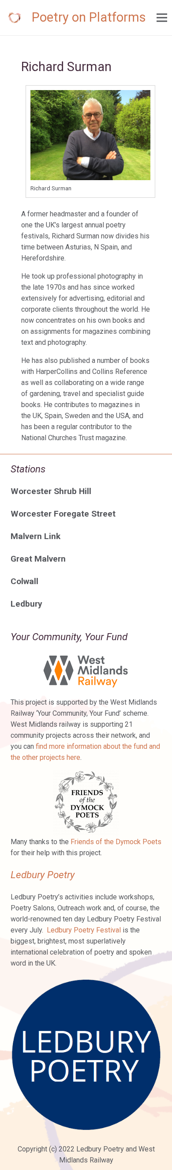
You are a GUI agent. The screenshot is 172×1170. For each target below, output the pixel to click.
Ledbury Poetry (43, 874)
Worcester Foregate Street (63, 514)
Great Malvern (38, 559)
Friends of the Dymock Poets (116, 842)
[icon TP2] (14, 17)
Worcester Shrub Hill (51, 491)
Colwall (24, 581)
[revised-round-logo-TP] (86, 1054)
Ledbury (26, 604)
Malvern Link (35, 536)
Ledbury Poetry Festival (84, 930)
